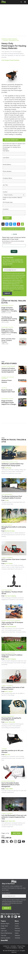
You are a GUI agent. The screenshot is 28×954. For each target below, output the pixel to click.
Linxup (7, 500)
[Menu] (25, 1)
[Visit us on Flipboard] (19, 841)
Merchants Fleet (10, 531)
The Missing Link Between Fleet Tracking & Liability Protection (9, 318)
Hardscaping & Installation (9, 462)
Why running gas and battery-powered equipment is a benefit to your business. (12, 598)
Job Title (6, 185)
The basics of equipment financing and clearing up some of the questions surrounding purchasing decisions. (12, 725)
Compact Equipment (7, 557)
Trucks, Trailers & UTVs (11, 40)
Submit (7, 218)
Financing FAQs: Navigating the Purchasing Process (11, 719)
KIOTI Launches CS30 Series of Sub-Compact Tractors (13, 688)
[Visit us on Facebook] (11, 841)
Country (5, 192)
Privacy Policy (17, 290)
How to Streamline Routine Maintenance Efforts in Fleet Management (10, 784)
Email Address (7, 164)
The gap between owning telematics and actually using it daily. (13, 503)
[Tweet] (14, 224)
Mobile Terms (6, 290)
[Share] (6, 224)
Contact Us (6, 946)
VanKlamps (8, 468)
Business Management (7, 716)
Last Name (6, 157)
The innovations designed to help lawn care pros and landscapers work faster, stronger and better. (13, 662)
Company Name (7, 178)
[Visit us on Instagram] (15, 841)
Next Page (16, 833)
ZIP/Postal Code (8, 202)
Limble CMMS (9, 788)
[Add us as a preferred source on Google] (22, 224)
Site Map (20, 948)
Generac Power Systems (12, 60)
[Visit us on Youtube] (23, 841)
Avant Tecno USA (10, 722)
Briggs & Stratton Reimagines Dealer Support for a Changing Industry (9, 309)
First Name (6, 150)
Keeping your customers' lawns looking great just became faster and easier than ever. (12, 758)
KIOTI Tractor (9, 563)
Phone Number (7, 171)
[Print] (2, 224)
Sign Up (7, 293)
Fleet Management (6, 494)
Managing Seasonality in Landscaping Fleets (13, 527)
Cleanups (4, 748)
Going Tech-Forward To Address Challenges (11, 655)
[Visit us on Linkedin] (2, 841)
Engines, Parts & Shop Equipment (10, 620)
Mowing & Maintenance (9, 39)
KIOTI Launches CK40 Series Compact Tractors (8, 340)
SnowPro (4, 387)
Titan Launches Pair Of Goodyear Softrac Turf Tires (12, 623)
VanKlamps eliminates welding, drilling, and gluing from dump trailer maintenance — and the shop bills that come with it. (13, 471)
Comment (6, 209)
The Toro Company (10, 596)
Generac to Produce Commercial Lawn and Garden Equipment (8, 370)
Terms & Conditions (11, 948)
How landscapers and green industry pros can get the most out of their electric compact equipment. (13, 824)
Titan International (10, 626)
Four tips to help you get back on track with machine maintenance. (13, 791)
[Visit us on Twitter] (7, 841)
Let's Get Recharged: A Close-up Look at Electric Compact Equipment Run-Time (13, 817)
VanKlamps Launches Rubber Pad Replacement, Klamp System (12, 464)
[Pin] (18, 224)
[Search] (21, 1)
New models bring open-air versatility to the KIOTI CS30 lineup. (13, 694)
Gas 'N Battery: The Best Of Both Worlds (12, 592)
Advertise (13, 946)
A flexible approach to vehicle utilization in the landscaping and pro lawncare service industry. (13, 534)
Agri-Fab (7, 754)
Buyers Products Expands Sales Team (8, 391)
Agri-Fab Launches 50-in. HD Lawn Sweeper (12, 751)
